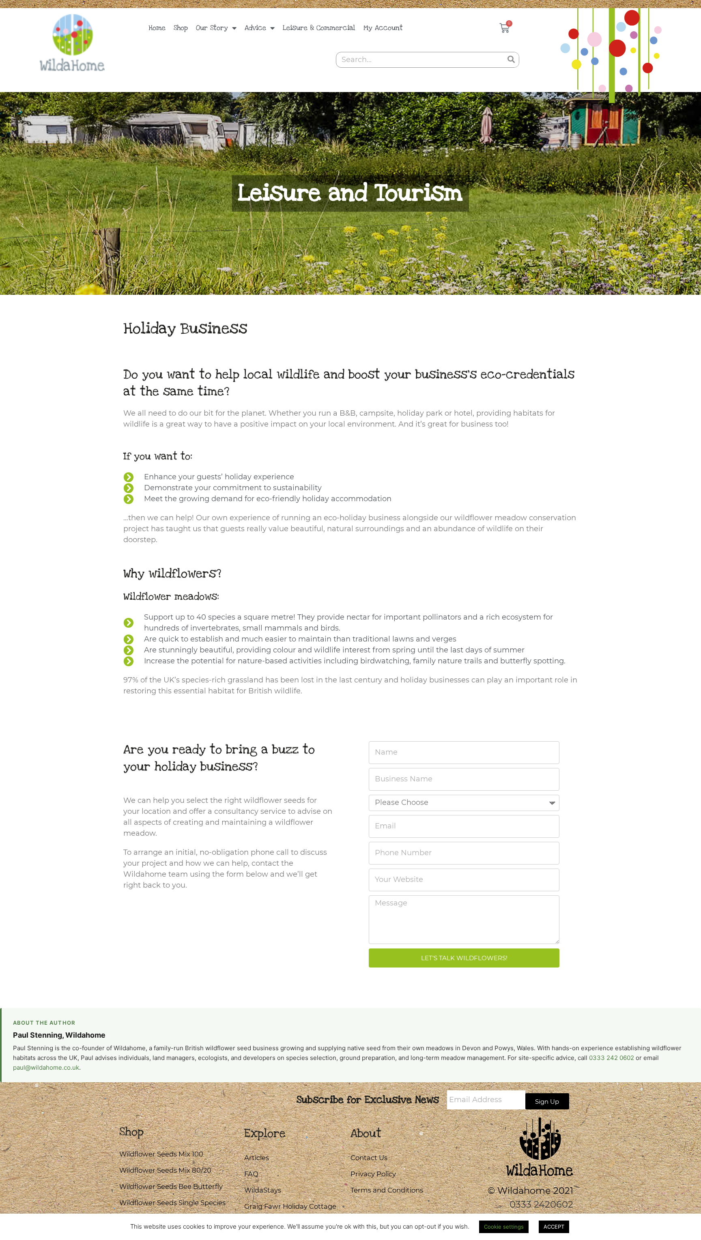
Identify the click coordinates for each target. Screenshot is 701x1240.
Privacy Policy (373, 1174)
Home (157, 27)
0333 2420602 (541, 1204)
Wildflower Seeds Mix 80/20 (165, 1170)
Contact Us (368, 1158)
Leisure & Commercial (319, 27)
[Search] (511, 59)
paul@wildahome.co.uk (46, 1067)
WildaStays (262, 1190)
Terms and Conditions (386, 1190)
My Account (383, 27)
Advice (255, 27)
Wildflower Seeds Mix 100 (161, 1154)
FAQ (251, 1174)
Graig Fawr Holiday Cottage (290, 1206)
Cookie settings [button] (504, 1226)
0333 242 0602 (611, 1058)
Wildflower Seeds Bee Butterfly (171, 1186)
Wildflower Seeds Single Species (172, 1203)
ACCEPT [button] (554, 1226)
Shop (181, 27)
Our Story (212, 27)
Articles (256, 1158)
